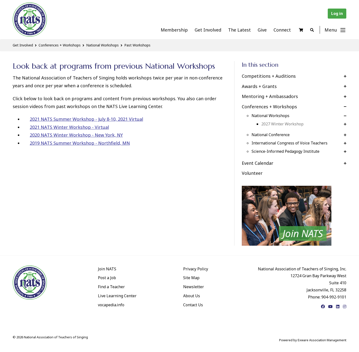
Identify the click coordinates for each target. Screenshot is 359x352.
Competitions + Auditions (269, 76)
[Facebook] (323, 306)
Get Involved (208, 30)
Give (262, 30)
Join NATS (107, 269)
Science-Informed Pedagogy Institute (285, 151)
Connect (282, 30)
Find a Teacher (111, 287)
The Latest (239, 30)
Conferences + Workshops (60, 45)
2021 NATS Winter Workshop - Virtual (69, 127)
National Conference (271, 134)
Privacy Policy (195, 269)
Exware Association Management (322, 340)
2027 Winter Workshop (282, 124)
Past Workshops (137, 45)
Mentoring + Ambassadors (270, 96)
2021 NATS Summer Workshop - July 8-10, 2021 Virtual (86, 119)
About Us (191, 296)
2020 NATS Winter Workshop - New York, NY (76, 135)
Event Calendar (257, 163)
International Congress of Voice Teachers (289, 143)
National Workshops (102, 45)
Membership (174, 30)
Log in (337, 13)
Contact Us (193, 305)
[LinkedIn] (337, 306)
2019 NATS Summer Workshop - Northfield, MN (80, 143)
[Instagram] (344, 306)
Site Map (191, 278)
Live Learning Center (117, 296)
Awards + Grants (259, 86)
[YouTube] (330, 306)
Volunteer (252, 173)
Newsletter (193, 287)
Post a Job (107, 278)
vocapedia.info (111, 305)
